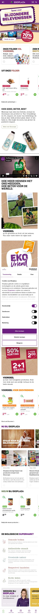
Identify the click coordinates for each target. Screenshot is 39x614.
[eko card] (2, 2)
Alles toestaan (19, 331)
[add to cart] (17, 94)
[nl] (19, 24)
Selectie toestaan (19, 337)
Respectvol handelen (18, 568)
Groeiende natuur (17, 558)
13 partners (11, 290)
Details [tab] (19, 274)
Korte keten (14, 578)
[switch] (34, 311)
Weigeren (20, 343)
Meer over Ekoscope (9, 127)
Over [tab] (32, 274)
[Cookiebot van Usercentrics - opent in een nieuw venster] (29, 269)
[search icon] (36, 2)
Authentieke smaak (18, 549)
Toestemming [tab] (7, 274)
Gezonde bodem (16, 540)
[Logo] (17, 2)
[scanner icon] (32, 2)
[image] (19, 210)
